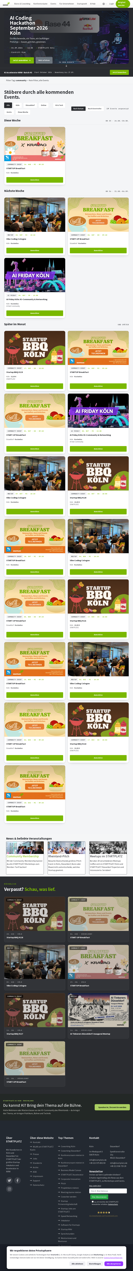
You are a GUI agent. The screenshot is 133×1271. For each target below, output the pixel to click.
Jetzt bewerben (119, 72)
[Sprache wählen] (104, 4)
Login (111, 3)
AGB (35, 1171)
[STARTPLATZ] (6, 3)
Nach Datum (78, 109)
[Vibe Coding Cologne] (34, 226)
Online (43, 105)
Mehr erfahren (44, 60)
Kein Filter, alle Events (39, 80)
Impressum (38, 1176)
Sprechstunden (67, 1233)
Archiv (35, 1167)
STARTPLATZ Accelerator (72, 1174)
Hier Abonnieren (99, 1197)
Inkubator (65, 1220)
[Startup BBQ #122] (98, 732)
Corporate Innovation (70, 1179)
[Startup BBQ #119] (34, 361)
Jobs (35, 1158)
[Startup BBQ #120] (98, 486)
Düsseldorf (30, 105)
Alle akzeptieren (114, 1264)
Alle (8, 105)
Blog (27, 11)
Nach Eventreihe (94, 109)
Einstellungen (95, 1264)
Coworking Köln (68, 1146)
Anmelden (34, 180)
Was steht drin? (95, 1186)
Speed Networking (69, 1216)
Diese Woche (23, 112)
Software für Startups (70, 1225)
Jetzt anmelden (20, 60)
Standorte (37, 1163)
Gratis (9, 112)
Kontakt (36, 1142)
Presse (36, 1154)
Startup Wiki (66, 1229)
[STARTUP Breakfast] (34, 156)
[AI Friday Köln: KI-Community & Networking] (34, 288)
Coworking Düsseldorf (71, 1150)
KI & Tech (59, 105)
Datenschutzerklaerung (113, 1257)
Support (36, 1180)
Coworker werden (68, 1196)
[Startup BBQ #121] (98, 609)
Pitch (63, 1183)
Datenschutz (38, 1185)
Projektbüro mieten (70, 1188)
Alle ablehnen (77, 1264)
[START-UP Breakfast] (98, 226)
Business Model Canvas (71, 1170)
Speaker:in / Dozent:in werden (112, 1107)
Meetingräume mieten (71, 1192)
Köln (17, 105)
